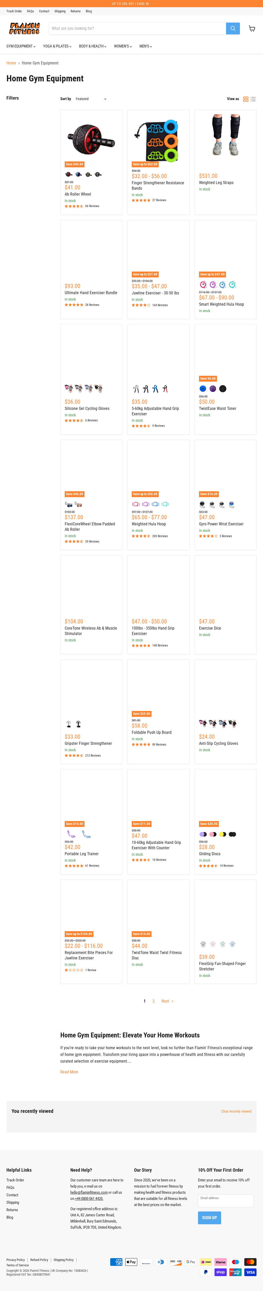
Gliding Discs (209, 853)
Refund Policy (39, 1260)
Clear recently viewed (236, 1111)
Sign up (209, 1217)
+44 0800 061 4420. (89, 1198)
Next (166, 1001)
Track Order (14, 11)
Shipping (59, 11)
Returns (76, 11)
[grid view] (245, 99)
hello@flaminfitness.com (89, 1192)
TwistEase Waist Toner (217, 408)
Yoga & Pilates (56, 46)
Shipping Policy (63, 1260)
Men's (144, 46)
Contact (44, 11)
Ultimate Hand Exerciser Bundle (91, 292)
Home (11, 63)
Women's (122, 46)
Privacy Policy (15, 1260)
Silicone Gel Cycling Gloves (87, 408)
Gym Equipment (19, 46)
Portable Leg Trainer (82, 853)
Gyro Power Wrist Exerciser (221, 524)
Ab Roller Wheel (78, 194)
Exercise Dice (210, 628)
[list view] (253, 99)
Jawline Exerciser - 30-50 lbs (155, 293)
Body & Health (91, 46)
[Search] (233, 28)
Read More (69, 1072)
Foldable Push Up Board (152, 732)
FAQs (30, 11)
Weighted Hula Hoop (149, 524)
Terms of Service (17, 1265)
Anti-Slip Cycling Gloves (218, 743)
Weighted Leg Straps (216, 182)
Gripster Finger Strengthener (88, 743)
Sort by (65, 99)
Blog (89, 11)
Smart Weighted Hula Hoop (221, 304)
